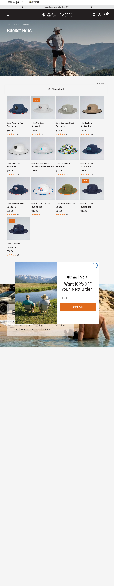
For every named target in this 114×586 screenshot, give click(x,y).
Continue (78, 306)
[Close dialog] (95, 265)
